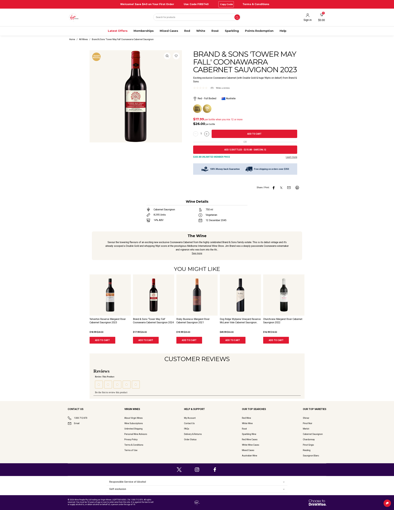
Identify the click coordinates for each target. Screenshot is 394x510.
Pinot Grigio (308, 445)
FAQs (186, 428)
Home (72, 39)
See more (197, 253)
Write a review (223, 88)
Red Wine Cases (249, 439)
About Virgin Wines (133, 418)
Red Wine (246, 418)
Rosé (244, 428)
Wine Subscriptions (133, 423)
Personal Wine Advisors (135, 434)
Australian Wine (249, 455)
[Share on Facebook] (273, 187)
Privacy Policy (131, 439)
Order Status (190, 439)
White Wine (247, 423)
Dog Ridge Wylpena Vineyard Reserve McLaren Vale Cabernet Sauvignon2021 (240, 322)
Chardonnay (309, 439)
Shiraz (306, 418)
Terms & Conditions (256, 4)
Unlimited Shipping (133, 428)
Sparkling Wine (249, 434)
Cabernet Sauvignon (313, 434)
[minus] (195, 133)
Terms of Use (130, 450)
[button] (176, 56)
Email (76, 423)
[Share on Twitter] (281, 188)
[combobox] (197, 17)
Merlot (306, 428)
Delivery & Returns (193, 434)
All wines (83, 39)
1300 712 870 (80, 418)
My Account (190, 418)
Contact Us (189, 423)
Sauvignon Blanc (311, 455)
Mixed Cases (248, 450)
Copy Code (226, 4)
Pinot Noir (307, 423)
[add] (206, 133)
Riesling (306, 450)
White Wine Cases (250, 445)
